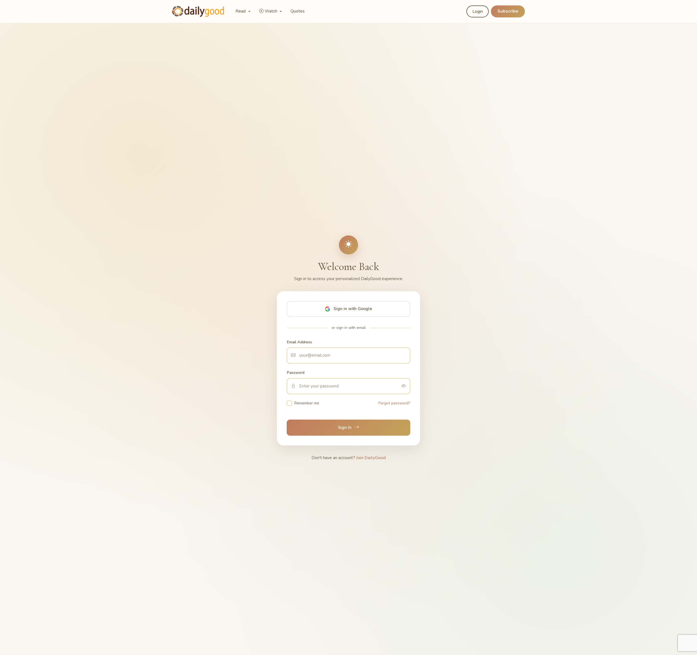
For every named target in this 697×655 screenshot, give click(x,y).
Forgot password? (394, 403)
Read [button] (241, 11)
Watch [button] (271, 11)
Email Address (299, 342)
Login (477, 11)
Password (295, 372)
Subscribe (507, 11)
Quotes (298, 11)
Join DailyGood (371, 458)
